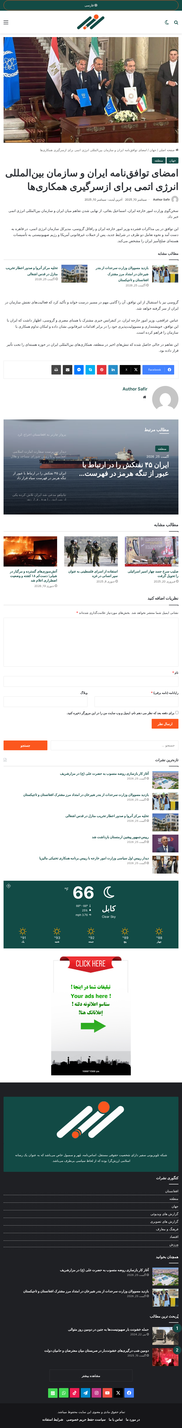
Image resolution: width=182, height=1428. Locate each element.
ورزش (173, 1244)
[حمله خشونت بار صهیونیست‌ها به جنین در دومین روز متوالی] (165, 1336)
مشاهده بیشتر (91, 1376)
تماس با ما (116, 1419)
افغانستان (171, 1191)
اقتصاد (174, 1237)
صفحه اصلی (167, 150)
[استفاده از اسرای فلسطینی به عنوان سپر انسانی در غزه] (91, 551)
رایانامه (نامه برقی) (164, 693)
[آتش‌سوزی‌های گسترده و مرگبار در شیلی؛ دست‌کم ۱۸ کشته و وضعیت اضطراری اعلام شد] (30, 551)
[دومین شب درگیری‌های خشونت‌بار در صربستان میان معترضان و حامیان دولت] (165, 1357)
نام (175, 672)
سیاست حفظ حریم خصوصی (86, 1419)
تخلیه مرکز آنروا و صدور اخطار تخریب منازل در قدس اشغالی (107, 816)
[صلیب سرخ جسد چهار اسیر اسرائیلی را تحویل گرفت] (151, 551)
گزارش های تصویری (164, 1221)
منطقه (159, 160)
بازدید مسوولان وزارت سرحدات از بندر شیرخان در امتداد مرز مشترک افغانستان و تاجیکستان (122, 274)
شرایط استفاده (52, 1419)
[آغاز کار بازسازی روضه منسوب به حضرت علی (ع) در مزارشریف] (165, 780)
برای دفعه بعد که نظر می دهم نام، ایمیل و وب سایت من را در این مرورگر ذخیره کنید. (120, 713)
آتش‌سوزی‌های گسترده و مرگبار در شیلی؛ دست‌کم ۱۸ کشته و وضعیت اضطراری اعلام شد (33, 575)
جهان (153, 150)
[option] (91, 466)
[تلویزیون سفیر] (91, 22)
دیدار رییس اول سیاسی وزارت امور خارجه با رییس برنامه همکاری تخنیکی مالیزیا (94, 858)
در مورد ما (133, 1419)
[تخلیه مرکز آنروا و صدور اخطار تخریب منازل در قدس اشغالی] (74, 274)
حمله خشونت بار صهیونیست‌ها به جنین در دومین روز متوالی (108, 1329)
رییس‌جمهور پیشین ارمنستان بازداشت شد (120, 837)
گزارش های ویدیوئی (164, 1214)
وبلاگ (83, 693)
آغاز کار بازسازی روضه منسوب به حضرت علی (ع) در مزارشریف (104, 773)
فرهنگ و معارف (167, 1229)
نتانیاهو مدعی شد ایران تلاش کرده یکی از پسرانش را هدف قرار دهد (126, 468)
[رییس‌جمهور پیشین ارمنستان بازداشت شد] (165, 843)
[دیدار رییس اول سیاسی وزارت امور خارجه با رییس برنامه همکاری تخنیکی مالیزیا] (165, 865)
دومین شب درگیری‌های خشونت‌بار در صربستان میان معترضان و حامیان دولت (96, 1350)
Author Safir (161, 199)
